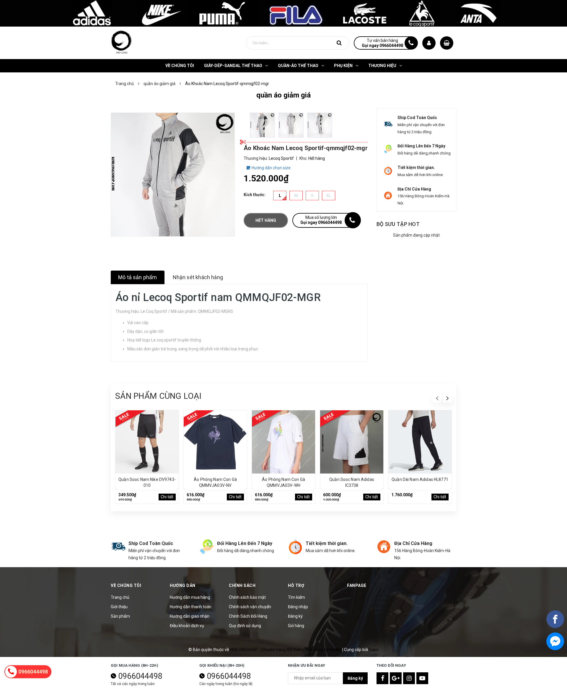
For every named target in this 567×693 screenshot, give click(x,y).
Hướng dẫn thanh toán (190, 606)
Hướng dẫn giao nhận (189, 616)
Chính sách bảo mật (247, 597)
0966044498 (140, 676)
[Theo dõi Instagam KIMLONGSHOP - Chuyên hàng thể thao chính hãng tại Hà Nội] (409, 678)
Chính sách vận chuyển (250, 606)
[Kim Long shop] (283, 13)
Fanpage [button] (356, 585)
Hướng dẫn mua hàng (190, 597)
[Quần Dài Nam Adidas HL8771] (420, 442)
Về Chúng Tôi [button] (126, 585)
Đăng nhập (298, 606)
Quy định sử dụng (245, 625)
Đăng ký (295, 616)
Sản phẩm (120, 616)
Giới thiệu (119, 606)
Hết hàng (265, 220)
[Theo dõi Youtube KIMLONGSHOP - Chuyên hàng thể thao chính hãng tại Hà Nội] (422, 678)
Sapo (374, 649)
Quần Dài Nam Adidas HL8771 (420, 479)
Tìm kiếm (296, 597)
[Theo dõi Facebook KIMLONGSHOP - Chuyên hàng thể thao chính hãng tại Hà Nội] (382, 678)
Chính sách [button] (242, 585)
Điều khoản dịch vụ (187, 625)
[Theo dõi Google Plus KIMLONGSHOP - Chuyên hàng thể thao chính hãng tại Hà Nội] (396, 678)
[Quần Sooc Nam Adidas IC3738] (351, 442)
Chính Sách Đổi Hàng (248, 616)
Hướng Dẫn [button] (182, 585)
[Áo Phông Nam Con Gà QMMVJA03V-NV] (215, 442)
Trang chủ (120, 597)
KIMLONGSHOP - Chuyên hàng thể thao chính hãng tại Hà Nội (286, 649)
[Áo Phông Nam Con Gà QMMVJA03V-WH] (283, 442)
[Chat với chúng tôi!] (555, 641)
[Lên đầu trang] (555, 662)
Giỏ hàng (296, 625)
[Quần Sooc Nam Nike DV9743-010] (147, 442)
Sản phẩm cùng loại (158, 396)
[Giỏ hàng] (446, 43)
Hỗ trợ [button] (296, 585)
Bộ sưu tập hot (398, 224)
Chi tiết (167, 496)
